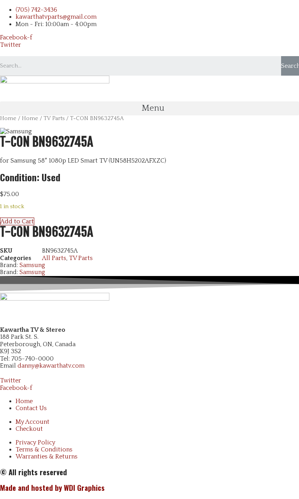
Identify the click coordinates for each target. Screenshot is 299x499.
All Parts (54, 258)
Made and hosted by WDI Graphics (52, 487)
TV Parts (54, 118)
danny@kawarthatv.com (51, 365)
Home (8, 118)
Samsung (32, 265)
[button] (149, 108)
